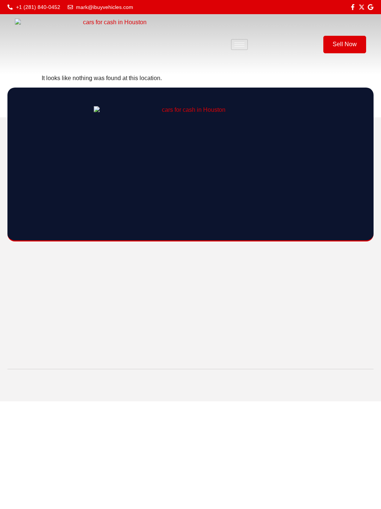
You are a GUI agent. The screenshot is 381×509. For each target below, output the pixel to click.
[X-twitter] (362, 7)
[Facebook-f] (353, 7)
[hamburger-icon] (239, 44)
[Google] (371, 7)
